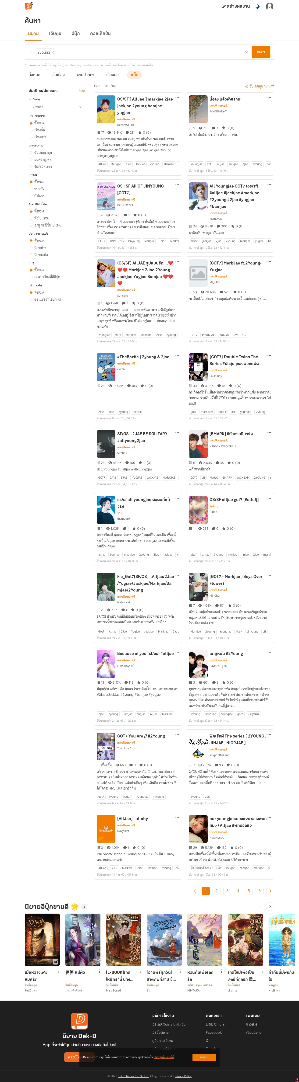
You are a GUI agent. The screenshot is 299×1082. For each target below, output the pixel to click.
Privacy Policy (183, 1076)
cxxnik (121, 369)
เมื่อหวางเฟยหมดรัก (36, 976)
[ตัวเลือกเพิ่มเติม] (177, 98)
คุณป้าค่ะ (274, 990)
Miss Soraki (113, 990)
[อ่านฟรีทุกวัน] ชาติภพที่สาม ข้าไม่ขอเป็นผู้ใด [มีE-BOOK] (161, 976)
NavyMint (123, 831)
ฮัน (148, 990)
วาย (119, 513)
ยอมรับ (204, 1057)
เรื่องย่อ (112, 75)
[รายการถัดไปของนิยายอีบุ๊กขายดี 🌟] (270, 906)
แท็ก (134, 75)
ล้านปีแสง (31, 990)
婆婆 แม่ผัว (75, 973)
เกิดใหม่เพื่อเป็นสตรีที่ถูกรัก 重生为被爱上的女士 (243, 976)
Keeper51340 (125, 125)
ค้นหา (261, 52)
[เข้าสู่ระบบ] (269, 6)
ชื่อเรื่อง (58, 75)
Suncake (122, 295)
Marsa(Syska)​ (126, 665)
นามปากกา (85, 75)
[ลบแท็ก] (52, 51)
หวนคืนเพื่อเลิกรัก (200, 976)
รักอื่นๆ (214, 506)
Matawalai (123, 602)
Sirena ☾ (122, 453)
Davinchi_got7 (219, 665)
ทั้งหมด (34, 75)
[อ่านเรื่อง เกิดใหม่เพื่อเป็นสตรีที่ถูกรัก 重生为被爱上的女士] (245, 940)
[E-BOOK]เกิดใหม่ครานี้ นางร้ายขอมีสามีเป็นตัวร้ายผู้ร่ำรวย (120, 976)
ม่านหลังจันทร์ (73, 990)
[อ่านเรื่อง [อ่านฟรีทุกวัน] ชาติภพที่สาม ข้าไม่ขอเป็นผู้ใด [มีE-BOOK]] (164, 940)
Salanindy (216, 376)
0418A (213, 512)
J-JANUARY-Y (218, 111)
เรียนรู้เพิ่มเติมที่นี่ (164, 1057)
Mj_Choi (215, 282)
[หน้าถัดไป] (270, 891)
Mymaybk (216, 218)
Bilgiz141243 (125, 205)
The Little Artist (127, 748)
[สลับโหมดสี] (257, 6)
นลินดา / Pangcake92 (223, 446)
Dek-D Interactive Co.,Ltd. (133, 1076)
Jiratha (232, 990)
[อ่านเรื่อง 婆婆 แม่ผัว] (82, 940)
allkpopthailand (219, 755)
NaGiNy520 (217, 837)
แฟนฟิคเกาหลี (126, 119)
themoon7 (123, 518)
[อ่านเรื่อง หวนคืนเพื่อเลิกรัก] (204, 940)
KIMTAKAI (194, 990)
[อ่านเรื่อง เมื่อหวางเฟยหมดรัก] (42, 940)
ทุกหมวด (38, 107)
